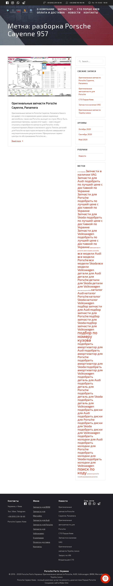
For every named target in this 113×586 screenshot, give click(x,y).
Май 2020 (83, 139)
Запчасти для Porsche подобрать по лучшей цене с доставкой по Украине (88, 202)
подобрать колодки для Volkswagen (90, 462)
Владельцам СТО (66, 560)
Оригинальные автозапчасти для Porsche (87, 91)
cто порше (81, 171)
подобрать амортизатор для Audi (90, 347)
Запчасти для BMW (41, 507)
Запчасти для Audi (41, 520)
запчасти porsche (84, 290)
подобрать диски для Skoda (90, 424)
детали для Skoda (88, 281)
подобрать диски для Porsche (90, 417)
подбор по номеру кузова (87, 336)
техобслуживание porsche (87, 477)
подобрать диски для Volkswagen (90, 431)
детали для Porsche (86, 278)
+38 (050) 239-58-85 (54, 3)
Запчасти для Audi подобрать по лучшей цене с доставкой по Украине (90, 184)
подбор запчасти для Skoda (88, 319)
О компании (38, 538)
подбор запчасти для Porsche (89, 313)
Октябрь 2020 (85, 129)
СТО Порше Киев (86, 99)
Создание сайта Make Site (56, 583)
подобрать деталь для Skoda (90, 394)
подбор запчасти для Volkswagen (87, 326)
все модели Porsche (86, 258)
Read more (16, 141)
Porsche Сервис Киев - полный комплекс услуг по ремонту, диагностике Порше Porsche (56, 580)
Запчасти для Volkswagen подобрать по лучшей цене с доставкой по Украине (88, 239)
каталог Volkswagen (88, 301)
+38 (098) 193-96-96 (76, 3)
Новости (82, 156)
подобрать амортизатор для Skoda (90, 363)
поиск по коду (86, 471)
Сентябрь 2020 (85, 134)
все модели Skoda (88, 261)
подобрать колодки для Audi (90, 437)
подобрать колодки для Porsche (87, 446)
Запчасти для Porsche (43, 524)
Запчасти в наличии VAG (90, 105)
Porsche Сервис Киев (17, 521)
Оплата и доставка (41, 542)
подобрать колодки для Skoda (87, 456)
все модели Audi (89, 253)
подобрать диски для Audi (90, 411)
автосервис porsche (91, 250)
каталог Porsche (87, 294)
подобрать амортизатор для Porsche (90, 353)
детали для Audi (89, 273)
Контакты (37, 546)
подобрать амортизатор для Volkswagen (90, 370)
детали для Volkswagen (90, 284)
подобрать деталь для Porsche (86, 386)
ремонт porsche (93, 474)
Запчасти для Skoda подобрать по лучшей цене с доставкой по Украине (90, 220)
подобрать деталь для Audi (89, 378)
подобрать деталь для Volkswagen (86, 403)
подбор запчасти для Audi (90, 307)
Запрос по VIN (65, 555)
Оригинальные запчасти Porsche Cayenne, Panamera (90, 80)
